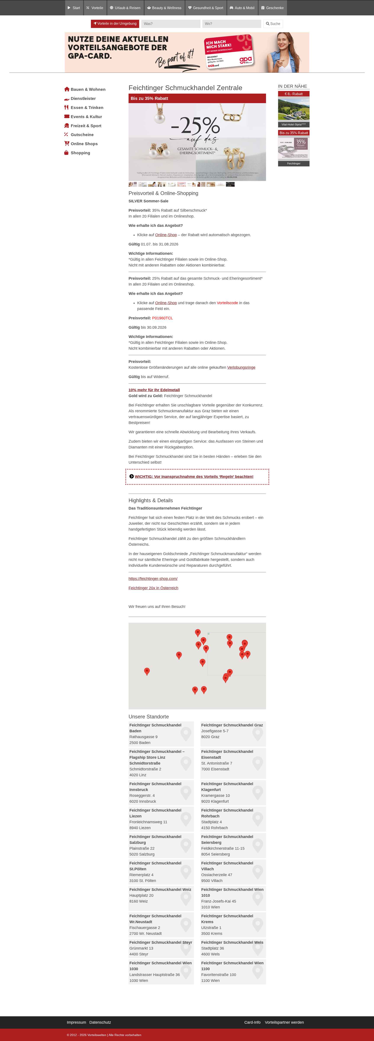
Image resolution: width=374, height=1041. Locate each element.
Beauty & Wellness (166, 8)
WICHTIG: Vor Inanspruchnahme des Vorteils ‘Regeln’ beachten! (194, 476)
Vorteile (97, 8)
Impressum (76, 1022)
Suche (275, 24)
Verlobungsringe (241, 367)
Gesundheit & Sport (208, 8)
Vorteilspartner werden (284, 1022)
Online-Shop (166, 235)
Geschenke (275, 8)
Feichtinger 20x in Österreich (153, 588)
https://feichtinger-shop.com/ (153, 579)
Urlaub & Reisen (127, 8)
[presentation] (132, 142)
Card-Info (252, 1022)
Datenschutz (100, 1022)
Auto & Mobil (245, 8)
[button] (242, 650)
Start (76, 8)
